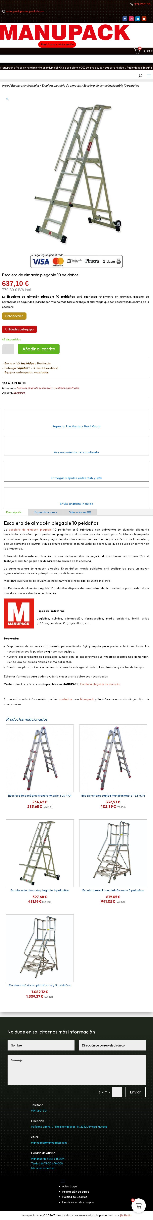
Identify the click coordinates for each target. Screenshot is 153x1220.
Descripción (14, 512)
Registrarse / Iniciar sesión (57, 44)
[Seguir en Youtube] (144, 18)
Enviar (135, 1091)
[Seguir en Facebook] (125, 18)
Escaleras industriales (25, 85)
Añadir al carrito (38, 349)
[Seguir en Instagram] (131, 18)
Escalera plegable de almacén (61, 85)
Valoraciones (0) (80, 512)
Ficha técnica (14, 316)
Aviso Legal (69, 1186)
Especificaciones (45, 512)
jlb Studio (125, 1215)
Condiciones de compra (78, 1202)
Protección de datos (75, 1191)
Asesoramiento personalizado (76, 452)
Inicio (5, 85)
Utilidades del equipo (19, 329)
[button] (7, 99)
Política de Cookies (74, 1197)
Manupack (87, 699)
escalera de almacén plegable (30, 529)
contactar (66, 699)
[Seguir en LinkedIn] (137, 18)
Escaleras (19, 392)
